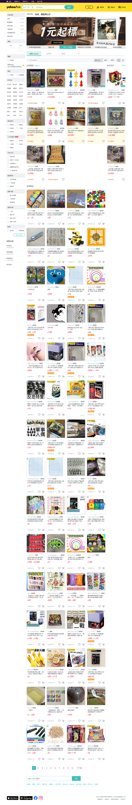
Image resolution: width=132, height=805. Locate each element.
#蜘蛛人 (51, 784)
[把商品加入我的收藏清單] (43, 103)
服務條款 (100, 799)
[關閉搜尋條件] (32, 7)
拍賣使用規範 (114, 799)
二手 (78, 53)
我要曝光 (37, 65)
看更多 (124, 65)
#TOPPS (58, 784)
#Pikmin (90, 784)
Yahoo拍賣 (13, 7)
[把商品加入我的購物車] (63, 103)
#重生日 (44, 784)
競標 (63, 53)
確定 (20, 50)
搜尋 (76, 778)
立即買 (48, 53)
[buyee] (15, 65)
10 (72, 768)
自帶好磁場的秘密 (35, 47)
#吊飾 (96, 784)
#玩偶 (84, 784)
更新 (124, 797)
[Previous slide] (28, 78)
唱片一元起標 (67, 47)
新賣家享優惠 (117, 47)
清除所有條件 (19, 235)
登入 (89, 7)
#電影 (33, 784)
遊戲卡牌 (51, 47)
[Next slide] (44, 78)
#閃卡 (39, 784)
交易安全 (123, 799)
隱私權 (107, 799)
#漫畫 (28, 784)
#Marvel (65, 784)
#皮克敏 (78, 784)
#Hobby (71, 784)
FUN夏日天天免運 (101, 47)
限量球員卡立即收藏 (84, 47)
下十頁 (79, 768)
